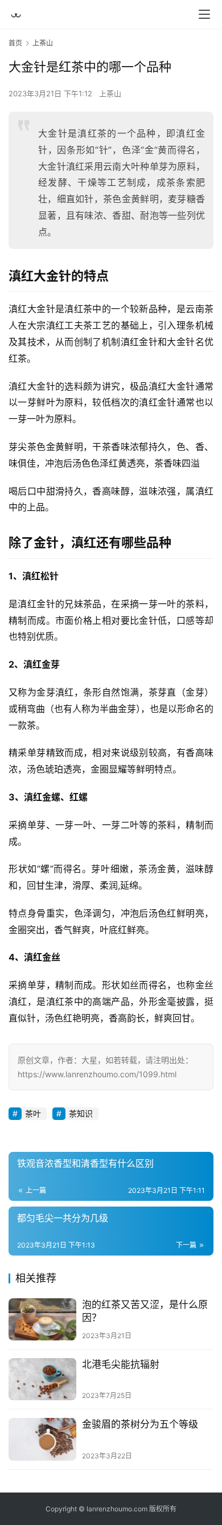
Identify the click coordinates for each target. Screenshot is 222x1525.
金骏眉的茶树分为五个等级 (140, 1424)
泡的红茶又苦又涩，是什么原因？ (145, 1311)
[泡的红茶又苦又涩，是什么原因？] (42, 1319)
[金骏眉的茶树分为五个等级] (42, 1439)
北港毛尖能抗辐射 (120, 1364)
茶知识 (81, 1113)
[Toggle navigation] (204, 14)
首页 (15, 43)
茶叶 (33, 1113)
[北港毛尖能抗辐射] (42, 1379)
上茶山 (110, 93)
